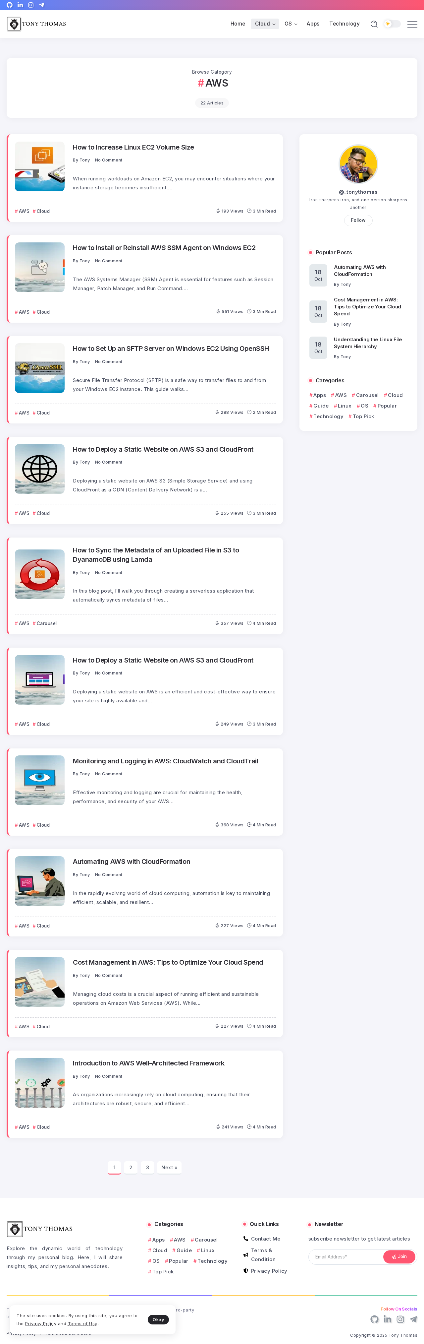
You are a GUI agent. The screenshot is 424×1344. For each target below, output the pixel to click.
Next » (169, 1167)
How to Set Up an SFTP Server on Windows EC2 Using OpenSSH (171, 348)
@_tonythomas (358, 192)
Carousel (367, 395)
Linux (345, 406)
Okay (158, 1319)
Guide (321, 406)
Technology (328, 416)
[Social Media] (10, 5)
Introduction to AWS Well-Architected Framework (148, 1063)
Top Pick (363, 416)
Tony (85, 160)
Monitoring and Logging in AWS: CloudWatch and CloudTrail (165, 761)
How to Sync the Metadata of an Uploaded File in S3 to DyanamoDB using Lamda (156, 554)
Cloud (395, 395)
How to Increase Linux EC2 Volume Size (133, 147)
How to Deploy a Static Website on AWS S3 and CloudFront (163, 449)
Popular (387, 406)
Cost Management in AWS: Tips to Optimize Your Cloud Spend (168, 962)
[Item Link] (40, 166)
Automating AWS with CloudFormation (131, 861)
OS (364, 406)
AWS (341, 395)
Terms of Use (83, 1323)
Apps (319, 395)
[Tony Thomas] (36, 23)
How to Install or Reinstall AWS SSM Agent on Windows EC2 (164, 247)
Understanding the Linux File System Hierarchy (368, 343)
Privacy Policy (40, 1323)
